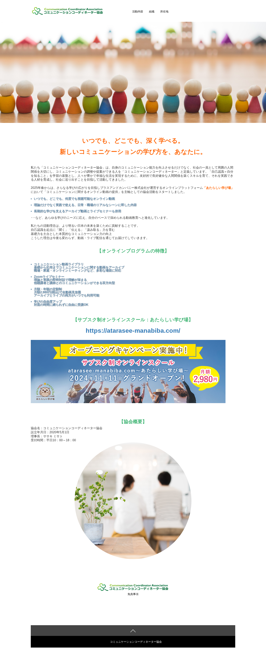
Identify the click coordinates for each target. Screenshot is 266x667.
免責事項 (133, 594)
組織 (151, 11)
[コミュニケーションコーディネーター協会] (76, 11)
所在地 (164, 11)
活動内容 (137, 11)
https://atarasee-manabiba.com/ (133, 330)
